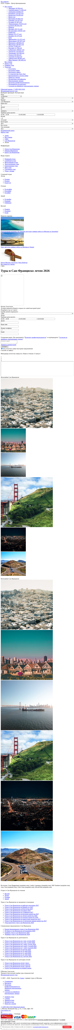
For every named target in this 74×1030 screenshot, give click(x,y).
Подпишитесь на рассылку (17, 84)
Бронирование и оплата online (18, 75)
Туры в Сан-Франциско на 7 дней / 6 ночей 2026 (21, 948)
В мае (6, 213)
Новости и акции (14, 77)
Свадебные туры (10, 169)
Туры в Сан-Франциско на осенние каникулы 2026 (21, 917)
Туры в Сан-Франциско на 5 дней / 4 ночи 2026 (20, 944)
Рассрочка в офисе (14, 72)
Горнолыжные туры (11, 166)
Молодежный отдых (11, 162)
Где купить (12, 69)
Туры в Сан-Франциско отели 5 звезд (17, 963)
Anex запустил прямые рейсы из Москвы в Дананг (17, 247)
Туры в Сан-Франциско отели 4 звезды (17, 965)
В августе (8, 183)
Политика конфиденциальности (19, 82)
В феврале (8, 203)
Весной (7, 894)
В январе (8, 201)
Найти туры (5, 132)
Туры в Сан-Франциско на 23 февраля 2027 (19, 912)
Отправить (5, 346)
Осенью (7, 897)
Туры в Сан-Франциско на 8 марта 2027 (18, 910)
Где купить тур (6, 1010)
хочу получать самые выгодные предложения (18, 348)
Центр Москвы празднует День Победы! (14, 262)
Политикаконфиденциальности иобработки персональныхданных (13, 987)
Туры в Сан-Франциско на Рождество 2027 (19, 909)
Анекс (22, 978)
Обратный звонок (19, 1007)
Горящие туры (9, 65)
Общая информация (11, 151)
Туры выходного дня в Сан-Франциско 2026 (19, 922)
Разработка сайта (6, 1014)
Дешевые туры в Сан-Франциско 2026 (17, 934)
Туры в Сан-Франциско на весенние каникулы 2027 (22, 914)
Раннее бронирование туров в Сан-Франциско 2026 (22, 929)
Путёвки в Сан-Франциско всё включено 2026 (20, 931)
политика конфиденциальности (47, 1020)
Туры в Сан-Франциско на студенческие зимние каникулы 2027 (26, 921)
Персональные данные (15, 81)
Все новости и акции (8, 264)
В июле (7, 181)
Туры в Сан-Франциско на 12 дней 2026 (18, 953)
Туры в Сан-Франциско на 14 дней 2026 (18, 955)
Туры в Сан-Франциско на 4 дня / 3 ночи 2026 (20, 942)
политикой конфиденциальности (40, 1027)
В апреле (8, 211)
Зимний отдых (9, 1000)
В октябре (8, 191)
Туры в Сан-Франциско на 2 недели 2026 (18, 956)
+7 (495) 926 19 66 (19, 89)
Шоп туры (8, 167)
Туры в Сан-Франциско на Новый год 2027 (19, 907)
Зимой (7, 899)
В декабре (8, 199)
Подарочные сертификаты (17, 79)
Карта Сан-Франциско (12, 152)
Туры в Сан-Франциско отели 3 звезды (17, 966)
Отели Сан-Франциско (12, 149)
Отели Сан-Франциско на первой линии (18, 968)
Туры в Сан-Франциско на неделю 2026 (18, 949)
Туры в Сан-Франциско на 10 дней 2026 (18, 951)
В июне (7, 179)
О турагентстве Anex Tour (17, 74)
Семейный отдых (10, 160)
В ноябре (8, 193)
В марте (7, 209)
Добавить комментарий (8, 345)
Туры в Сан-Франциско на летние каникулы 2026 (21, 916)
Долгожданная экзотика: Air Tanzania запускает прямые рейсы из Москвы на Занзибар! (29, 231)
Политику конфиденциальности (35, 337)
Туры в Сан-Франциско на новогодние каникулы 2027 (23, 919)
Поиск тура (8, 63)
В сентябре (8, 189)
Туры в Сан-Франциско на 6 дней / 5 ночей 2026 (21, 946)
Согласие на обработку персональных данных (23, 86)
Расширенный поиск (7, 130)
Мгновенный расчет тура (9, 975)
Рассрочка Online (14, 70)
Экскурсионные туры (12, 164)
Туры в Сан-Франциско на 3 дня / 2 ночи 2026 (20, 941)
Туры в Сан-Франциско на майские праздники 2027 (22, 905)
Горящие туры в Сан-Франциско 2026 (17, 932)
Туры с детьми (9, 171)
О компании (9, 981)
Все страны (8, 6)
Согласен (67, 1027)
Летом (7, 895)
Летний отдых (9, 1002)
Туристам (8, 67)
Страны (7, 998)
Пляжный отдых (10, 159)
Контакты (8, 983)
